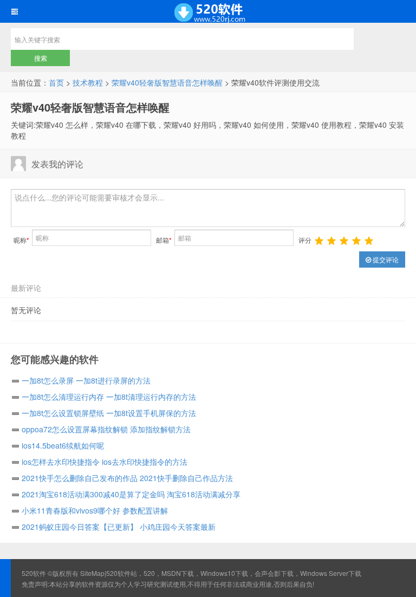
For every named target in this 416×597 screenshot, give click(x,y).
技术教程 (88, 82)
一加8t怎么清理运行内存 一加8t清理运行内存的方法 (109, 396)
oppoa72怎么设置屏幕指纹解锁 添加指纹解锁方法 (106, 429)
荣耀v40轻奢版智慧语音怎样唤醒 (167, 82)
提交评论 (385, 259)
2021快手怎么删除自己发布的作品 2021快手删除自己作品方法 (127, 477)
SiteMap (92, 572)
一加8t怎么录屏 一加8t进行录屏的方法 (86, 380)
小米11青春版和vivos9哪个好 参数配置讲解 (95, 510)
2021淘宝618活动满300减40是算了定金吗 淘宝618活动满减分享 (131, 494)
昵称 (21, 239)
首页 (56, 82)
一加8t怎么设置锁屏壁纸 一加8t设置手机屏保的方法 (109, 412)
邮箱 (164, 239)
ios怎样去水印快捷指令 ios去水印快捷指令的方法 (104, 461)
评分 (304, 239)
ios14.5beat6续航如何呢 (63, 445)
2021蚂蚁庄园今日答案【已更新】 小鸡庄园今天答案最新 (119, 526)
